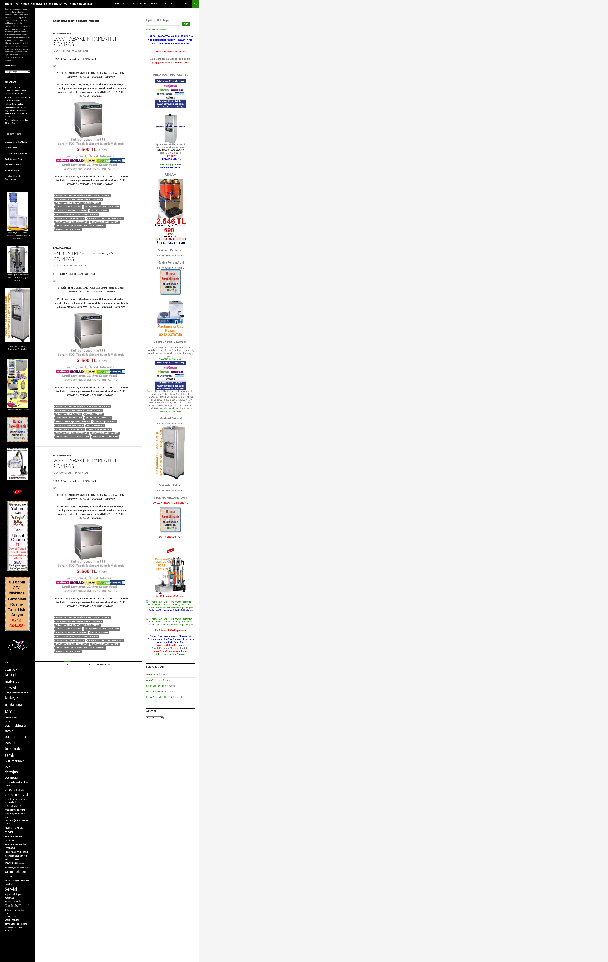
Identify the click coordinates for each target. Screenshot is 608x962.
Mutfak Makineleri (12, 170)
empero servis (14, 789)
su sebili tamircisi (13, 901)
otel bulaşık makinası (105, 422)
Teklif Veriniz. (10, 179)
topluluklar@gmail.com (170, 165)
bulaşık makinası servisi (12, 681)
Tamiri (24, 906)
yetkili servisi (12, 920)
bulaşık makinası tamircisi (68, 207)
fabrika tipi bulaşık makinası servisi (106, 218)
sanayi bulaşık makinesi (99, 429)
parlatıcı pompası (95, 425)
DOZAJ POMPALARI (62, 34)
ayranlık (8, 670)
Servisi (11, 889)
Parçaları (11, 863)
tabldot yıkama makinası (68, 230)
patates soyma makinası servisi (17, 868)
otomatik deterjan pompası (69, 425)
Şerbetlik (167, 4)
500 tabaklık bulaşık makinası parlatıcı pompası (79, 199)
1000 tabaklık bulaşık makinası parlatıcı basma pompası (82, 195)
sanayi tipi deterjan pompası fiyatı (72, 437)
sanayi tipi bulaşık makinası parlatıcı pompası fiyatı (80, 226)
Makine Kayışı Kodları (14, 104)
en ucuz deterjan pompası (98, 418)
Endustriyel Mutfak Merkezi (16, 142)
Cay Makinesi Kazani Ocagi (16, 153)
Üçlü (187, 4)
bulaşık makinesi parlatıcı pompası (102, 207)
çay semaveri (19, 927)
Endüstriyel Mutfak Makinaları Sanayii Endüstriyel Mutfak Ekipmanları (49, 3)
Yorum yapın (81, 51)
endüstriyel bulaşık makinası (70, 218)
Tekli (178, 4)
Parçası (22, 864)
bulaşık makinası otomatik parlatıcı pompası (77, 203)
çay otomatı (9, 927)
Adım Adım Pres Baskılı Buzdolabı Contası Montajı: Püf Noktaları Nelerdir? (16, 90)
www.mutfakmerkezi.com (156, 29)
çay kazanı (10, 924)
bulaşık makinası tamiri (13, 704)
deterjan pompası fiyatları (69, 418)
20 (90, 665)
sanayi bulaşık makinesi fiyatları (71, 222)
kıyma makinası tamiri (17, 844)
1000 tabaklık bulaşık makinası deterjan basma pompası (83, 406)
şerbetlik (9, 930)
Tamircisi (12, 906)
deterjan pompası (99, 211)
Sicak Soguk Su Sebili (14, 159)
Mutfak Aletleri (11, 148)
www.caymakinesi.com (170, 359)
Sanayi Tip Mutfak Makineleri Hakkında (141, 4)
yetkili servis (10, 917)
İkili (117, 4)
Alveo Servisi (152, 674)
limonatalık (10, 848)
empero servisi (16, 795)
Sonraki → (103, 665)
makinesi (9, 856)
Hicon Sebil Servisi (155, 686)
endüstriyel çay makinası (16, 799)
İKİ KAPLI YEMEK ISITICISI (159, 697)
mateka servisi (20, 856)
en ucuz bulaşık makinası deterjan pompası (77, 214)
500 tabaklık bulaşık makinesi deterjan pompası (79, 410)
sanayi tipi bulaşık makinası (105, 222)
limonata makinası (16, 851)
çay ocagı (22, 924)
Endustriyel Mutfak (13, 165)
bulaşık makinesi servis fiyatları (71, 211)
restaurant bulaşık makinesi (70, 429)
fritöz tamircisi (10, 802)
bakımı (17, 669)
